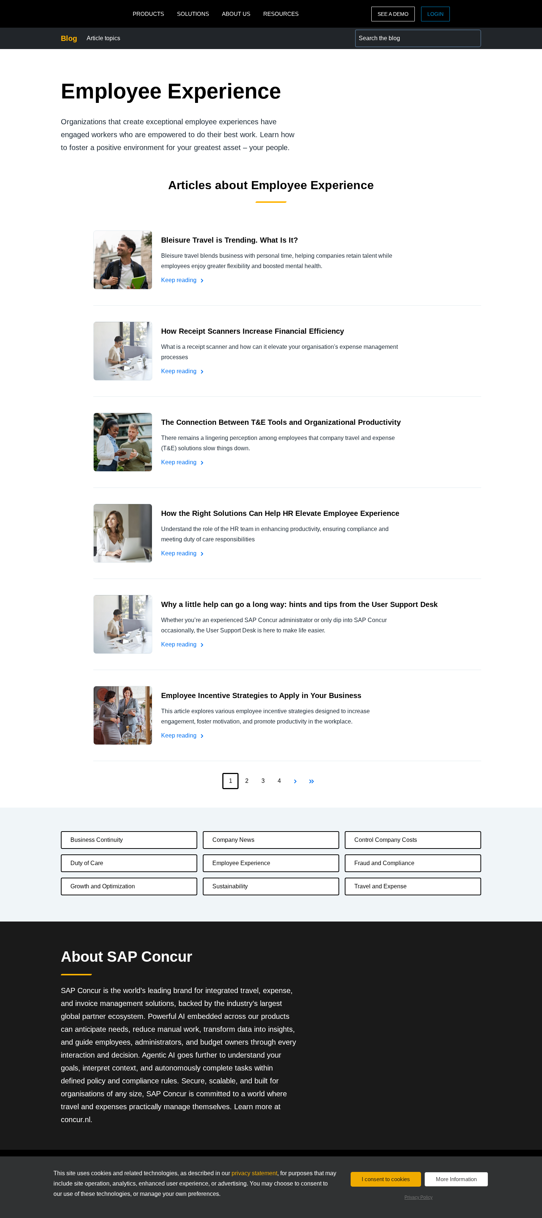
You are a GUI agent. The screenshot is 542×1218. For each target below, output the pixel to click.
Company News (233, 840)
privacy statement (254, 1173)
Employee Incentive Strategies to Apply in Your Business (261, 695)
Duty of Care (86, 863)
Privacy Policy (418, 1197)
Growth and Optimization (102, 886)
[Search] (472, 38)
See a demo (393, 14)
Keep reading (179, 280)
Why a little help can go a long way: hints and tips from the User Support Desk (299, 604)
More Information (456, 1179)
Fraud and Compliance (384, 863)
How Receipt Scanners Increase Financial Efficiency (252, 331)
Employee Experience (241, 863)
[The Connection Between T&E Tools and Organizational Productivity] (122, 442)
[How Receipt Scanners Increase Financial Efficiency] (122, 351)
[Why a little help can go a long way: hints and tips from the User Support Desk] (122, 624)
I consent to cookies (386, 1179)
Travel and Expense (380, 886)
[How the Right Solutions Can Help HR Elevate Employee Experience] (122, 533)
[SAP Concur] (95, 14)
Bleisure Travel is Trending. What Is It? (229, 240)
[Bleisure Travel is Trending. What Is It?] (122, 259)
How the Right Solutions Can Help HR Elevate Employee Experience (280, 513)
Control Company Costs (385, 840)
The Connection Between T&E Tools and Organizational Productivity (281, 422)
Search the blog (375, 34)
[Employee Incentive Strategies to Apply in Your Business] (122, 715)
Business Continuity (96, 840)
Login (435, 14)
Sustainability (230, 886)
